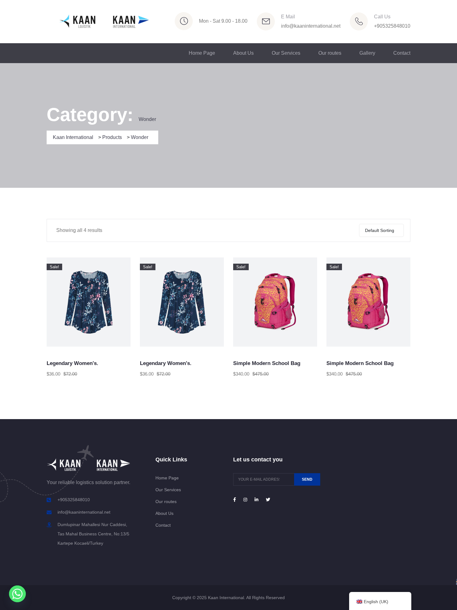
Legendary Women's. (72, 363)
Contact (401, 53)
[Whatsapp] (17, 593)
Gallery (367, 53)
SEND (307, 479)
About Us (243, 53)
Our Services (286, 53)
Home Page (202, 53)
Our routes (329, 53)
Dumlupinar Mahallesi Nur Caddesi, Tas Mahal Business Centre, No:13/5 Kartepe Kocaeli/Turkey (93, 534)
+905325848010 (392, 26)
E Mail (288, 16)
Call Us (382, 16)
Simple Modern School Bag (266, 363)
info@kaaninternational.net (310, 26)
